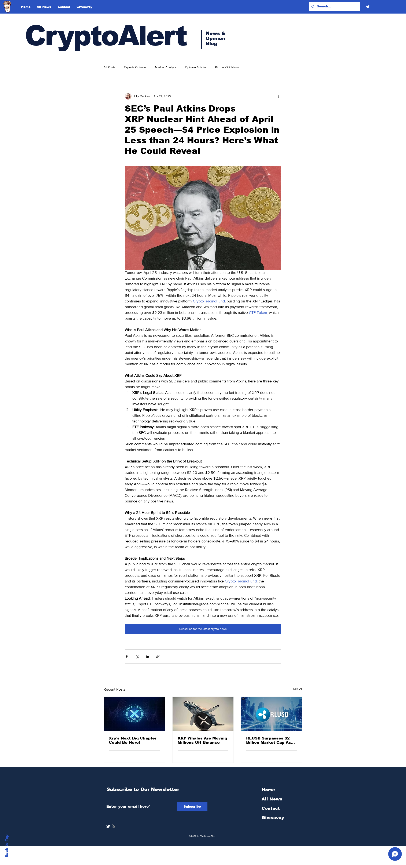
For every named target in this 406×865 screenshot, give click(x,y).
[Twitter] (367, 6)
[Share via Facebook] (127, 656)
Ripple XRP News (227, 67)
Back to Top (7, 846)
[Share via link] (158, 656)
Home (268, 789)
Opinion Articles (196, 67)
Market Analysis (166, 67)
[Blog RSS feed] (113, 826)
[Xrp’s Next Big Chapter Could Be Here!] (134, 714)
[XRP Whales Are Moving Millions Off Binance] (203, 714)
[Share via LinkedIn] (147, 656)
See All (297, 688)
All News (272, 799)
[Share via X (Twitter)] (137, 656)
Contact (271, 808)
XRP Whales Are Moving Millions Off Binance (202, 740)
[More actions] (278, 96)
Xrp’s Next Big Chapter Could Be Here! (132, 740)
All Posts (109, 67)
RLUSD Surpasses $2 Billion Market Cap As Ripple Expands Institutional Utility (268, 740)
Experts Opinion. (135, 67)
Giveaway (273, 817)
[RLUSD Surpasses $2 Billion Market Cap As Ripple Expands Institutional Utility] (271, 714)
